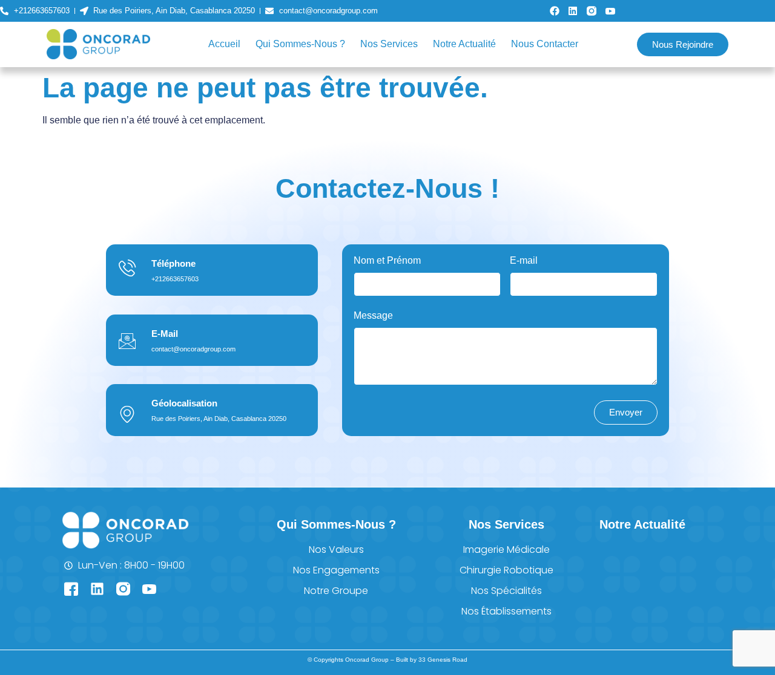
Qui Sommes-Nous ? (300, 44)
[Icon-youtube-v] (610, 11)
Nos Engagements (336, 570)
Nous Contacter (544, 44)
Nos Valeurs (336, 549)
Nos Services (389, 44)
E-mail (524, 261)
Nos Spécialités (506, 591)
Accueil (224, 44)
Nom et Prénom (387, 261)
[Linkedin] (573, 11)
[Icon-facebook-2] (71, 589)
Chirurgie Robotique (506, 570)
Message (373, 316)
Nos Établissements (506, 611)
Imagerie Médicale (506, 549)
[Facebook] (554, 11)
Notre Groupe (336, 591)
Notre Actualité (464, 44)
